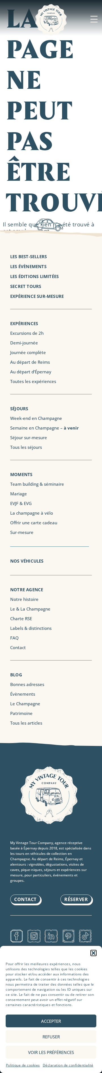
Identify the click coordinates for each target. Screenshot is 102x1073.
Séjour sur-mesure (28, 437)
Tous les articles (26, 723)
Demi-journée (24, 343)
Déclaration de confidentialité (68, 1065)
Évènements (22, 694)
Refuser (51, 1037)
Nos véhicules (27, 561)
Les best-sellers (28, 256)
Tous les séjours (26, 447)
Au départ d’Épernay (30, 372)
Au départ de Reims (30, 362)
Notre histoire (24, 599)
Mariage (18, 493)
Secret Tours (25, 286)
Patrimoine (21, 713)
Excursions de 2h (27, 333)
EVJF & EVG (21, 503)
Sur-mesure (21, 532)
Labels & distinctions (31, 628)
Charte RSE (21, 618)
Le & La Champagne (30, 609)
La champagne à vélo (31, 513)
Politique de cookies (23, 1065)
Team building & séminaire (37, 484)
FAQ (14, 638)
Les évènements (28, 266)
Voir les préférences (51, 1052)
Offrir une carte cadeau (33, 522)
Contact (18, 647)
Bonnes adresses (27, 684)
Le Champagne (25, 703)
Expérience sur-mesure (37, 296)
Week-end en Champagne (36, 418)
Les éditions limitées (34, 276)
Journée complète (28, 352)
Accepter (51, 1021)
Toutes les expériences (33, 381)
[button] (93, 953)
